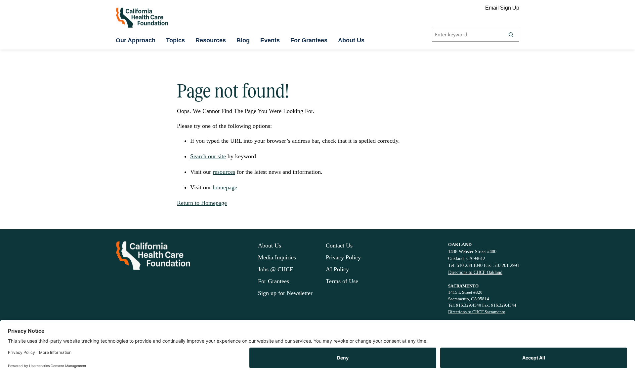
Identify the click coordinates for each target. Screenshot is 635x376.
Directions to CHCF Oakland (475, 272)
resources (224, 172)
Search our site (208, 156)
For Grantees (308, 40)
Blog (243, 40)
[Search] (511, 34)
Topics (175, 40)
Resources (210, 40)
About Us (351, 40)
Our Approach (135, 40)
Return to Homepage (202, 203)
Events (270, 40)
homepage (225, 187)
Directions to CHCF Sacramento (476, 311)
